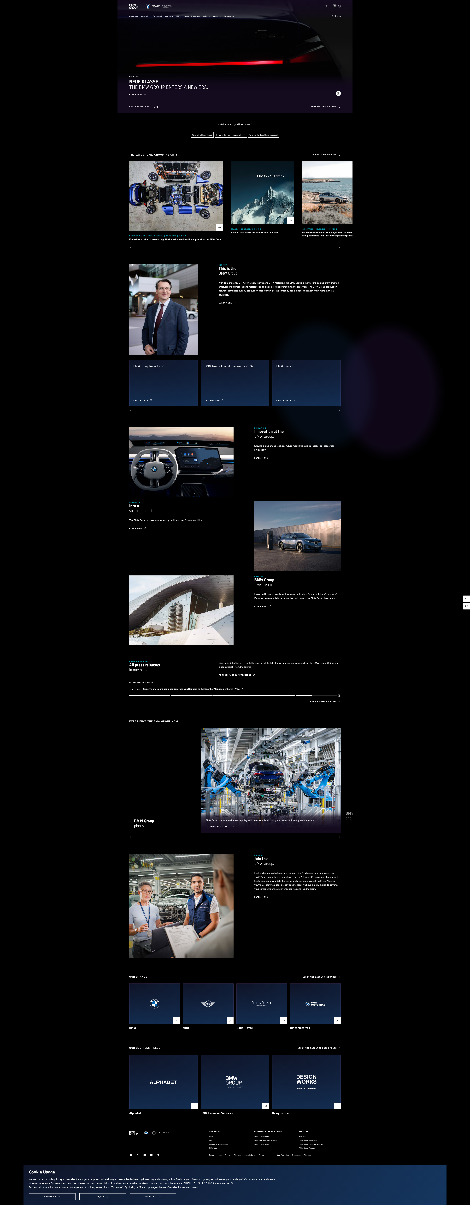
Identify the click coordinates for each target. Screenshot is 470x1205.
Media (215, 16)
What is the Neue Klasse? (202, 135)
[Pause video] (338, 93)
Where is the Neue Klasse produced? (263, 135)
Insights (206, 16)
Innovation (145, 16)
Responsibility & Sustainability (167, 16)
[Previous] (130, 246)
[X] (137, 1154)
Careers (227, 16)
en (327, 6)
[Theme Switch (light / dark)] (337, 6)
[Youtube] (151, 1154)
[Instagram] (144, 1154)
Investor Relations (192, 16)
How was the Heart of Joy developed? (230, 135)
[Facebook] (130, 1154)
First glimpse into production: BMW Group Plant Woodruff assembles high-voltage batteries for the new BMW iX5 (202, 688)
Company (133, 16)
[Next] (339, 246)
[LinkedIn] (158, 1154)
